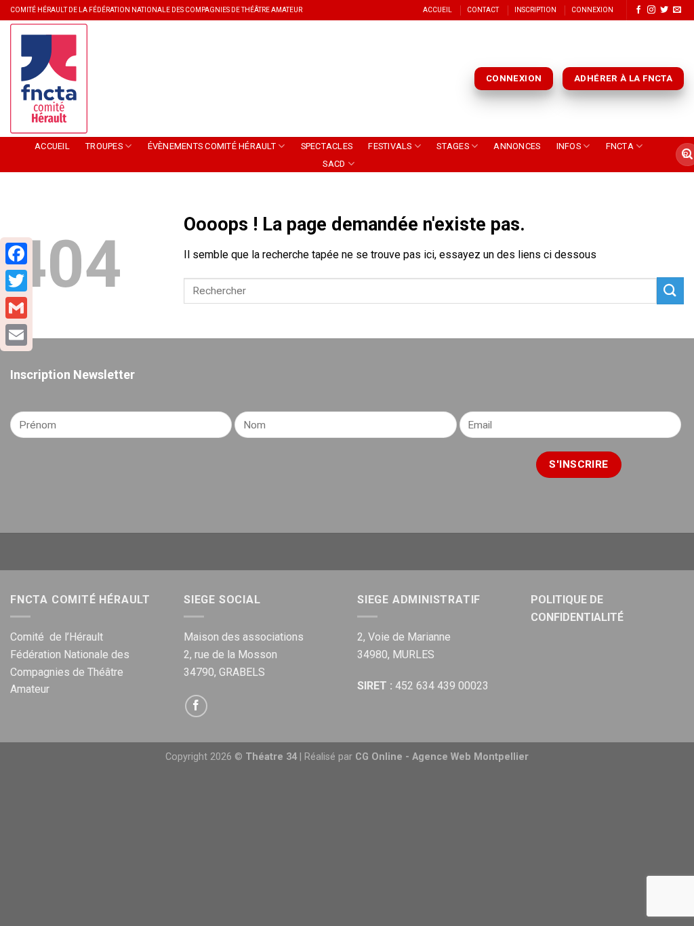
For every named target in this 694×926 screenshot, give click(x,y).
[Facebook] (16, 253)
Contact (483, 10)
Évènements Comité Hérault (212, 146)
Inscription (535, 10)
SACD (334, 164)
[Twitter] (16, 280)
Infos (568, 146)
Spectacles (327, 146)
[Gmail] (16, 307)
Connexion (592, 10)
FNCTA (620, 146)
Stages (452, 146)
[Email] (16, 334)
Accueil (437, 10)
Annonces (516, 146)
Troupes (104, 146)
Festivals (389, 146)
